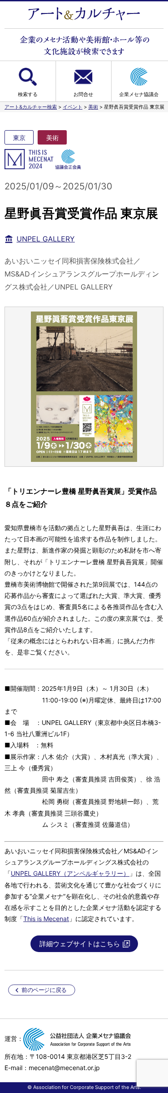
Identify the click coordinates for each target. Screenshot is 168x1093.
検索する (28, 94)
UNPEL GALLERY (46, 238)
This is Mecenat (46, 918)
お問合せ (83, 94)
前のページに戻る (44, 990)
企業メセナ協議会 (139, 94)
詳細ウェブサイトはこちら (79, 943)
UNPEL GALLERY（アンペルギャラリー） (70, 873)
